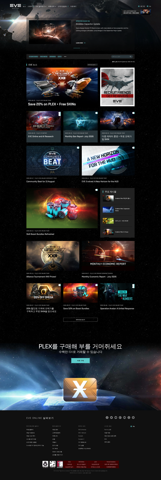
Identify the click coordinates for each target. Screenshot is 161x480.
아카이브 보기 (92, 64)
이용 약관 (107, 433)
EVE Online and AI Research (40, 136)
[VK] (133, 417)
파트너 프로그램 (57, 451)
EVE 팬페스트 (82, 442)
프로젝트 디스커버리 (84, 448)
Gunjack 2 (81, 439)
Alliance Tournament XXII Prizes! (41, 276)
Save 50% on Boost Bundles (76, 308)
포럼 (53, 439)
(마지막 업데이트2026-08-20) (123, 61)
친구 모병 (55, 445)
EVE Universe (82, 429)
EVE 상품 (81, 445)
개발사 (54, 442)
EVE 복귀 (55, 448)
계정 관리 (55, 429)
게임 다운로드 (30, 433)
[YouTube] (115, 417)
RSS (105, 439)
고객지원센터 (56, 433)
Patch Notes (43, 56)
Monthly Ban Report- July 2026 (79, 136)
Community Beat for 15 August (40, 181)
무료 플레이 (29, 429)
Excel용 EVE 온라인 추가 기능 (35, 445)
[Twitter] (111, 417)
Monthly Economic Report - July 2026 (99, 276)
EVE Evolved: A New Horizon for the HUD (100, 181)
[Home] (15, 8)
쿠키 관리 (107, 442)
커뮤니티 (55, 436)
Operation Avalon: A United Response (117, 308)
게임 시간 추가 (30, 436)
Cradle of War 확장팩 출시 (122, 198)
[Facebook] (107, 417)
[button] (141, 6)
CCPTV (59, 56)
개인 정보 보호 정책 (110, 436)
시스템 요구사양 (31, 439)
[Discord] (124, 417)
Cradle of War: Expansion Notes (122, 209)
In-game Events (33, 56)
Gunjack (80, 436)
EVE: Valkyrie (82, 433)
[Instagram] (129, 417)
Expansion (52, 56)
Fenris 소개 (107, 429)
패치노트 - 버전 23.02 (121, 221)
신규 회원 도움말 (31, 442)
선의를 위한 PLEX (57, 455)
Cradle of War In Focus (121, 232)
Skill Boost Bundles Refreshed (40, 234)
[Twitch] (120, 417)
